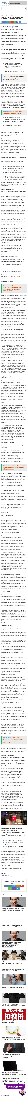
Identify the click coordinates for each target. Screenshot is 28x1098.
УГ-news (4, 2)
